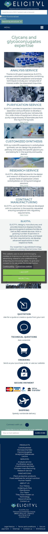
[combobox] (20, 12)
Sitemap (16, 529)
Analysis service (24, 462)
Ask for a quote (10, 317)
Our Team (24, 492)
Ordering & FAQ (25, 488)
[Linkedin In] (27, 425)
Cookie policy (8, 266)
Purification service (24, 464)
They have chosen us (25, 494)
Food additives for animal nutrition (25, 478)
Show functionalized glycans (9, 18)
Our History (25, 486)
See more (24, 85)
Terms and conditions (27, 527)
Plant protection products (25, 476)
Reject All (24, 278)
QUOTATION (24, 314)
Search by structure (12, 21)
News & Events (24, 499)
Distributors (25, 490)
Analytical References (24, 454)
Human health (24, 480)
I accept (24, 272)
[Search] (45, 12)
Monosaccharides (24, 450)
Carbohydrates (24, 448)
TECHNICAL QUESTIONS (24, 337)
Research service (24, 470)
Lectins (25, 456)
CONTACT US (24, 517)
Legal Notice (9, 527)
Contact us (24, 501)
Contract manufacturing (24, 468)
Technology (25, 497)
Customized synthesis (24, 466)
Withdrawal (40, 529)
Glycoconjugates (24, 452)
